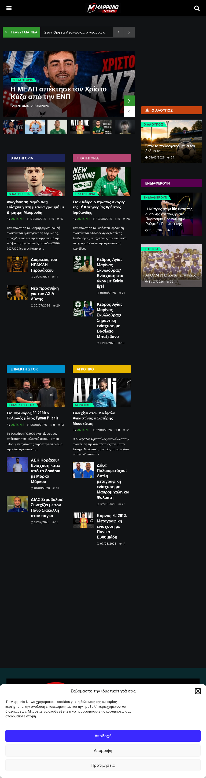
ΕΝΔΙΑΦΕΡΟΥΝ (155, 197)
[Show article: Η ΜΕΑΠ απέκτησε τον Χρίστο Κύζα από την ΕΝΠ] (13, 127)
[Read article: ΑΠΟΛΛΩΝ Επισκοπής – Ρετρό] (171, 265)
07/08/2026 (107, 543)
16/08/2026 (156, 230)
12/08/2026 (103, 430)
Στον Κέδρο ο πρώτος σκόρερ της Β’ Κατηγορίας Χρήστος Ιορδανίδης (99, 207)
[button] (198, 691)
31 (57, 488)
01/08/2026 (38, 218)
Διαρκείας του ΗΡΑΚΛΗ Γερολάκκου (44, 264)
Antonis (22, 106)
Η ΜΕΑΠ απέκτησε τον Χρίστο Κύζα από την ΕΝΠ (58, 92)
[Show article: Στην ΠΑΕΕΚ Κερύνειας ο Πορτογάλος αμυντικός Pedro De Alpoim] (125, 127)
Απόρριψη (103, 750)
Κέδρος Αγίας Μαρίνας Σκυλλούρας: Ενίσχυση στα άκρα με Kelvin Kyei (110, 272)
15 (61, 218)
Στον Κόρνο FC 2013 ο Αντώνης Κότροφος (80, 32)
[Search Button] (197, 8)
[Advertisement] (172, 51)
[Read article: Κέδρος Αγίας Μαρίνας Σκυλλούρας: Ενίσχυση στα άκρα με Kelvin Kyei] (83, 264)
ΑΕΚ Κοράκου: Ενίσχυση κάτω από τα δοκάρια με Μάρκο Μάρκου (45, 470)
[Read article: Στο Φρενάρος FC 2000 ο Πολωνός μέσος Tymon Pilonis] (36, 392)
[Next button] (129, 100)
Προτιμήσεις (103, 765)
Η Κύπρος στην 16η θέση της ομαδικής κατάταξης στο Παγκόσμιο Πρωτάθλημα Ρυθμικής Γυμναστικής (169, 216)
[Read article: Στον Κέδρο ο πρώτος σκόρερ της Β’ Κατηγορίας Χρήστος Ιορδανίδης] (102, 181)
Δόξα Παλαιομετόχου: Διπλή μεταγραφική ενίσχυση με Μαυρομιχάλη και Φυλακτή (113, 481)
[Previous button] (129, 111)
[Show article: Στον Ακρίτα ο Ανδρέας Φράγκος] (102, 127)
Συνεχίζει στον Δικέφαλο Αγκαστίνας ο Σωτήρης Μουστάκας (94, 418)
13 (62, 424)
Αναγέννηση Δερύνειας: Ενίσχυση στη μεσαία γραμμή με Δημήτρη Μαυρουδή (36, 207)
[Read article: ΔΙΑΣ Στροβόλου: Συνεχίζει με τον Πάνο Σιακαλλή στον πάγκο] (17, 504)
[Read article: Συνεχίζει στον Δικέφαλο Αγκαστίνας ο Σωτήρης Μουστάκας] (102, 392)
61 (172, 230)
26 (128, 218)
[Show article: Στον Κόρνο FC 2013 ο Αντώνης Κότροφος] (80, 127)
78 (123, 504)
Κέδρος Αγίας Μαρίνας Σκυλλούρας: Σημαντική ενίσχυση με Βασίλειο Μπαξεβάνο (110, 320)
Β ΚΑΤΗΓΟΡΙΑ (23, 80)
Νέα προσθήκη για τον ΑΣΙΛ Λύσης (45, 293)
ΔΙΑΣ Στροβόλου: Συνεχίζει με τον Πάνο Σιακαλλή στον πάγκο (47, 507)
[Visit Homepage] (103, 8)
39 (171, 281)
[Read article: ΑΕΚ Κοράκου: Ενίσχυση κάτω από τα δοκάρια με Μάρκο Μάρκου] (17, 464)
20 (58, 305)
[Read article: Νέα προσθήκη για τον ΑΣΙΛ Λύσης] (17, 292)
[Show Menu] (9, 8)
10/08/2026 (103, 218)
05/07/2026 (156, 157)
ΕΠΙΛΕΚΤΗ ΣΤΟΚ (22, 405)
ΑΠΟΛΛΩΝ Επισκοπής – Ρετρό (170, 275)
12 (56, 276)
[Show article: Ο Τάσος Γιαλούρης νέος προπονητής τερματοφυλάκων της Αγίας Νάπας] (35, 127)
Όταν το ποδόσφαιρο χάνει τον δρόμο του (170, 148)
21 (123, 292)
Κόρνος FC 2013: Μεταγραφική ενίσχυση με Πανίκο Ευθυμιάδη (112, 526)
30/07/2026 (41, 305)
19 (122, 343)
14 (124, 543)
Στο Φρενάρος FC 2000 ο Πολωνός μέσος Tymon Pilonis (32, 415)
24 (172, 157)
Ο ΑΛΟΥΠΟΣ (153, 124)
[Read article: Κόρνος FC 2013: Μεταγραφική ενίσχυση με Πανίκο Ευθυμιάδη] (83, 520)
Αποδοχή (103, 735)
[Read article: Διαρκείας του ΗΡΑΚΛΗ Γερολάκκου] (17, 264)
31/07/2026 (41, 276)
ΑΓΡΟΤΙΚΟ (83, 405)
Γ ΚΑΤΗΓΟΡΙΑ (85, 194)
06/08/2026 (38, 424)
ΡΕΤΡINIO (151, 249)
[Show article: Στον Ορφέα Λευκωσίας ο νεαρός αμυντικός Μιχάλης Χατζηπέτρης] (57, 127)
